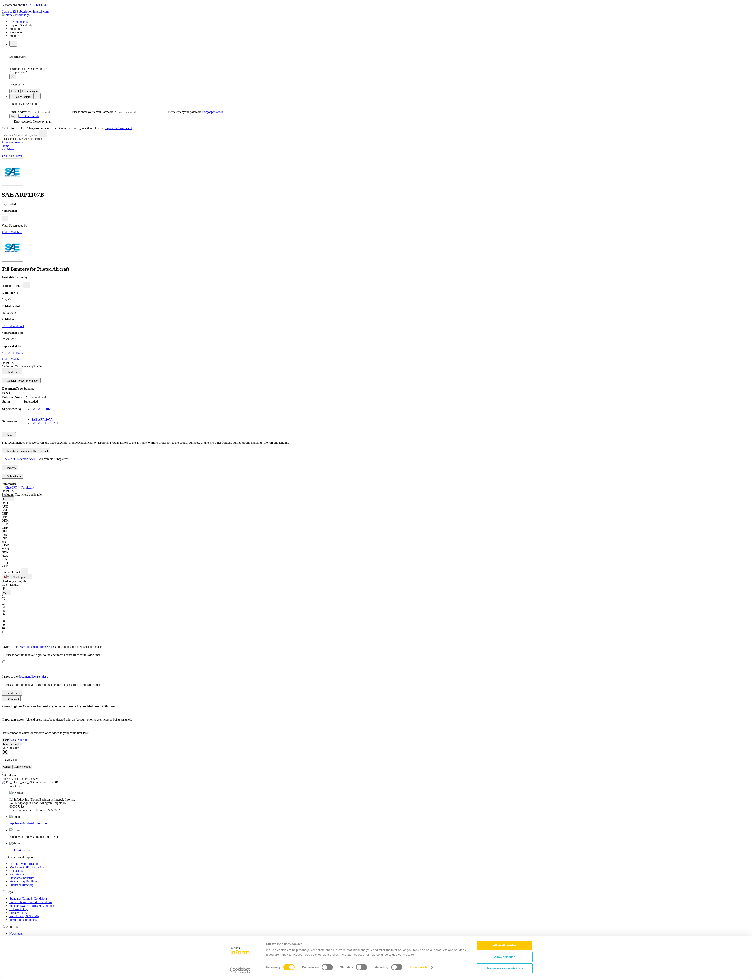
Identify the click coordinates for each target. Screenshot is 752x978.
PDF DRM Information (24, 863)
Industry (11, 467)
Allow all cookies (504, 945)
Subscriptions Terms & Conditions (30, 902)
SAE (5, 153)
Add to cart (14, 372)
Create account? (29, 116)
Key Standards (18, 874)
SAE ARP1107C (12, 352)
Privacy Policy (18, 912)
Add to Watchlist (12, 232)
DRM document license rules (36, 646)
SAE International (13, 326)
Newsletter (16, 933)
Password (152, 112)
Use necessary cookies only (505, 968)
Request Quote (11, 744)
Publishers (8, 149)
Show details (419, 967)
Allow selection (504, 957)
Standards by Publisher (23, 881)
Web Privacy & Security (24, 916)
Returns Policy (18, 909)
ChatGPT (11, 487)
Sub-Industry (14, 476)
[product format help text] (24, 571)
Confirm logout (30, 91)
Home (5, 145)
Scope (10, 435)
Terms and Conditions (23, 919)
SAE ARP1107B (12, 156)
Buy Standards (18, 21)
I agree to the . (25, 676)
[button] (8, 498)
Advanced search (12, 142)
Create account (20, 739)
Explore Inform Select (118, 128)
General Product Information (22, 380)
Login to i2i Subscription (17, 11)
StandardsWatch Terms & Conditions (32, 905)
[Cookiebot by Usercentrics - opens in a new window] (240, 970)
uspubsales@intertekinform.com (29, 823)
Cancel (15, 91)
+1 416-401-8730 (36, 4)
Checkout (13, 699)
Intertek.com (41, 11)
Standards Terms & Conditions (28, 898)
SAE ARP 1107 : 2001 (45, 423)
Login (14, 116)
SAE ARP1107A (42, 419)
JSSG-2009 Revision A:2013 (20, 459)
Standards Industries (21, 877)
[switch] (327, 967)
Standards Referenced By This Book (27, 451)
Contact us (16, 870)
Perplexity (27, 487)
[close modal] (12, 76)
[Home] (16, 15)
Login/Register (22, 96)
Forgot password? (213, 112)
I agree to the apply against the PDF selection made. (52, 646)
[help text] (5, 218)
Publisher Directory (21, 885)
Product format (11, 572)
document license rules (32, 676)
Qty (4, 588)
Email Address (55, 112)
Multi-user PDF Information (26, 867)
